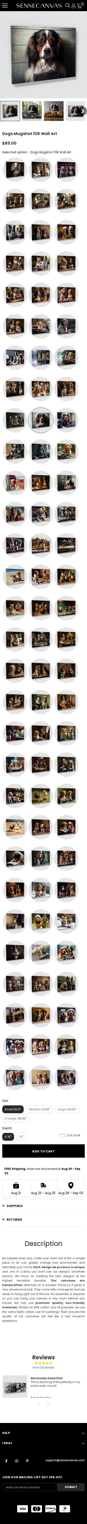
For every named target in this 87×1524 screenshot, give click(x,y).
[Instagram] (17, 1461)
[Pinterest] (27, 1461)
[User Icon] (73, 5)
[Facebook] (6, 1461)
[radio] (15, 170)
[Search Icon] (67, 5)
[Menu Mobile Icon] (5, 5)
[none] (10, 111)
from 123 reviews (43, 1367)
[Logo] (39, 5)
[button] (40, 1404)
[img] (43, 1363)
